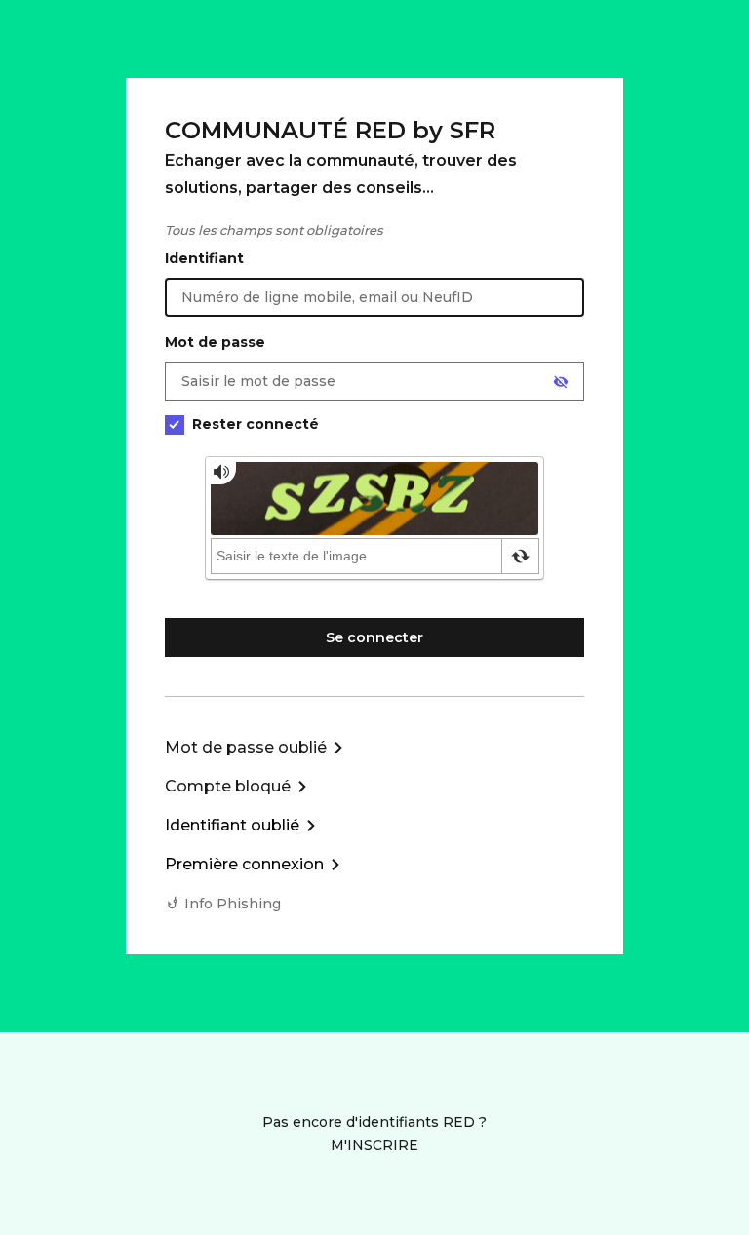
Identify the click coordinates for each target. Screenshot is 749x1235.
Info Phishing (232, 903)
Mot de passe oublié (246, 747)
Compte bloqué (228, 786)
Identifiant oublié (232, 825)
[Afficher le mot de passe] (561, 382)
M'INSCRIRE (374, 1145)
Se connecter (374, 637)
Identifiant (204, 258)
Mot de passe (215, 342)
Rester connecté (255, 424)
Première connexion (244, 864)
